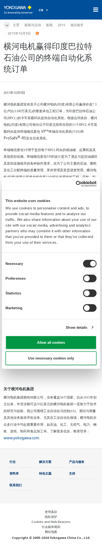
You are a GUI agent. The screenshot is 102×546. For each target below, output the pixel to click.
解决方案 (45, 462)
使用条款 (51, 512)
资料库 (14, 473)
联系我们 (15, 485)
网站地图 (51, 532)
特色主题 (45, 473)
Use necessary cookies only (51, 358)
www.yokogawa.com (21, 437)
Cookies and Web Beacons (51, 522)
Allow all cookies (51, 342)
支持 (72, 473)
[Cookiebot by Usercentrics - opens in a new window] (76, 184)
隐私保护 (51, 517)
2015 (61, 25)
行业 (12, 462)
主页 (16, 25)
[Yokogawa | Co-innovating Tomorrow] (19, 9)
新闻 (49, 25)
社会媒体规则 (51, 527)
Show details (76, 327)
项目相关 (76, 25)
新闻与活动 (32, 25)
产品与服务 (76, 462)
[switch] (90, 278)
